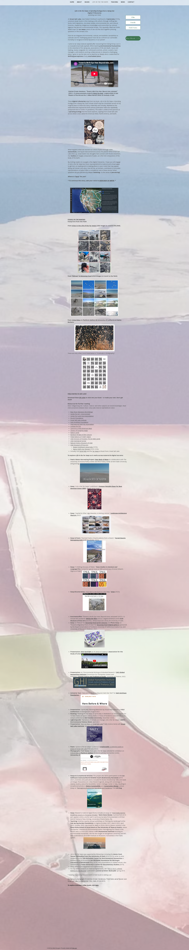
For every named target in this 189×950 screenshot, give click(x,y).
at (81, 753)
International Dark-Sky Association (82, 424)
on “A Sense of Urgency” (94, 652)
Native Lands (74, 433)
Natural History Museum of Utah (81, 443)
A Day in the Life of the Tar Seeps (84, 226)
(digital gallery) (108, 625)
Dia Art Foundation (76, 418)
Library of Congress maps (79, 431)
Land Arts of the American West (81, 428)
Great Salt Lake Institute (78, 420)
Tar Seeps (95, 451)
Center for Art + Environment (80, 414)
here (77, 176)
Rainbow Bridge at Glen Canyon (81, 435)
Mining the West (91, 619)
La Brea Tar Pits (75, 426)
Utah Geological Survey (78, 441)
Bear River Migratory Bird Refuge (81, 412)
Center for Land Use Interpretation (82, 416)
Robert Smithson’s (83, 447)
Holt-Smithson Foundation (79, 422)
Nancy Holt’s (81, 449)
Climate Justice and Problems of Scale (92, 676)
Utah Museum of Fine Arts (79, 445)
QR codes (82, 398)
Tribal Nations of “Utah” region (80, 437)
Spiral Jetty (83, 451)
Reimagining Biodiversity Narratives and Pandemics (94, 788)
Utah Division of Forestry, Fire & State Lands (85, 439)
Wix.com (74, 948)
